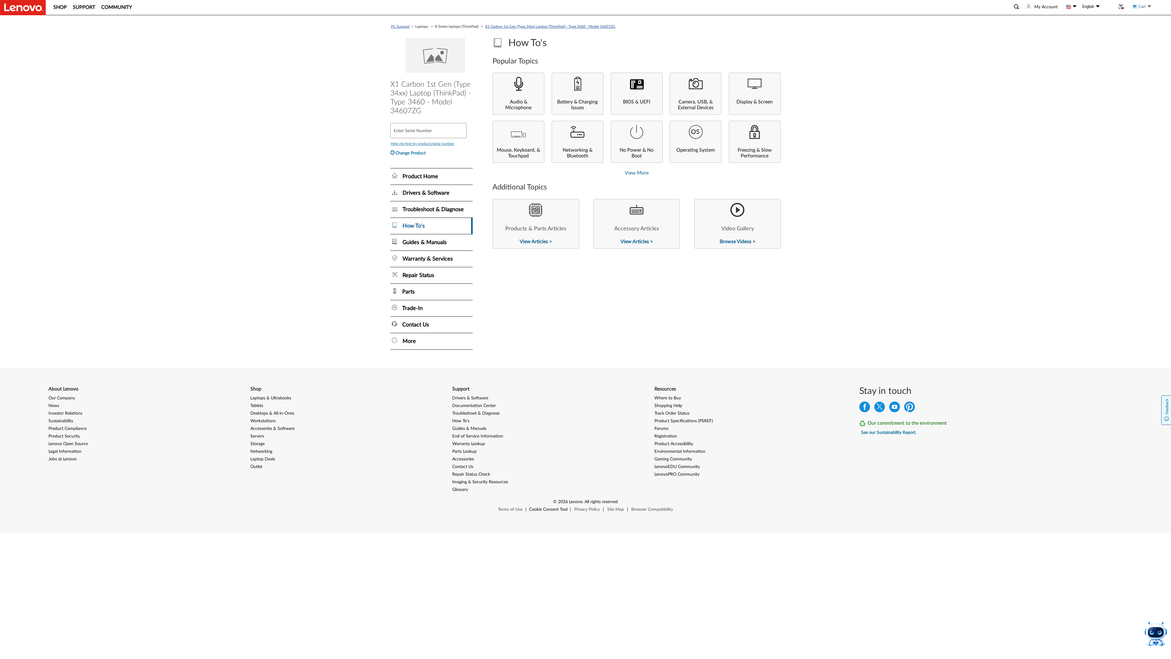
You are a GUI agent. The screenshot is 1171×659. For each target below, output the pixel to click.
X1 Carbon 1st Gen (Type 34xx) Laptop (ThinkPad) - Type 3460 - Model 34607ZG (550, 26)
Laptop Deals (262, 459)
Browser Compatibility (652, 509)
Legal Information (64, 451)
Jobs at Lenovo (62, 459)
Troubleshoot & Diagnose (476, 413)
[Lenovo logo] (23, 7)
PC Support (400, 26)
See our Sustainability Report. (888, 432)
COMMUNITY (116, 7)
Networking (261, 451)
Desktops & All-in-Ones (272, 413)
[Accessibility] (1108, 7)
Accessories (463, 459)
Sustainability (60, 421)
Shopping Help (668, 406)
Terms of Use (510, 509)
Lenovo (575, 502)
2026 (563, 502)
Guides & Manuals (469, 429)
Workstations (263, 421)
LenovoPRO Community (677, 474)
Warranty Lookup (468, 444)
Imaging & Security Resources (480, 482)
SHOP (60, 7)
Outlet (256, 467)
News (53, 406)
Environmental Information (679, 451)
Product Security (64, 436)
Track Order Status (671, 413)
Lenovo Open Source (68, 444)
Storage (257, 444)
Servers (257, 436)
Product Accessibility (673, 444)
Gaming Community (673, 459)
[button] (1016, 7)
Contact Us (462, 467)
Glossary (460, 490)
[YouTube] (894, 408)
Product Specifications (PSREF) (683, 421)
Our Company (61, 398)
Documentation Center (474, 406)
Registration (665, 436)
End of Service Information (477, 436)
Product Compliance (67, 429)
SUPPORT (84, 7)
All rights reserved (601, 502)
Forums (661, 429)
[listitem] (535, 224)
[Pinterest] (909, 408)
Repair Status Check (471, 474)
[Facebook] (864, 408)
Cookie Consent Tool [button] (548, 509)
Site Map (615, 509)
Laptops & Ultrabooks (270, 398)
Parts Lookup (464, 451)
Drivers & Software (470, 398)
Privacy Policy (587, 509)
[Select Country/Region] (1071, 6)
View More (637, 173)
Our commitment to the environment (907, 423)
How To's (461, 421)
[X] (879, 408)
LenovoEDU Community (677, 467)
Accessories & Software (272, 429)
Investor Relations (65, 413)
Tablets (256, 406)
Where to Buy (667, 398)
